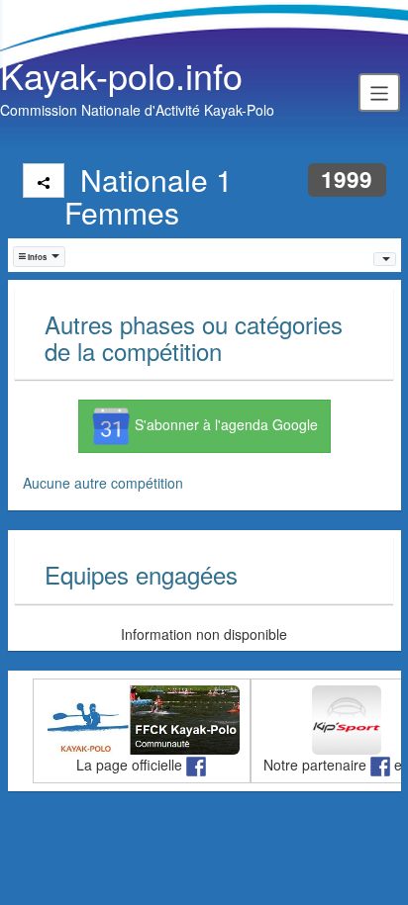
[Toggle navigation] (379, 92)
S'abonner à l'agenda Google (224, 424)
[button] (39, 256)
